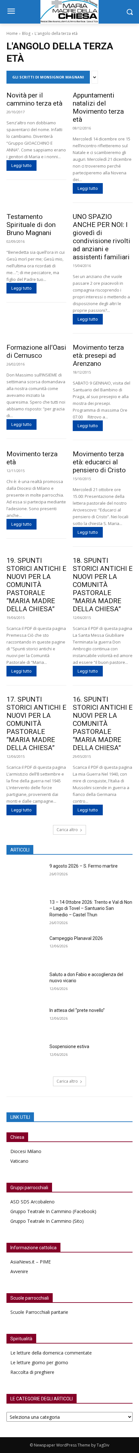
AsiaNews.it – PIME (30, 1262)
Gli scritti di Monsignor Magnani (48, 77)
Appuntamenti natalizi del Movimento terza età (98, 107)
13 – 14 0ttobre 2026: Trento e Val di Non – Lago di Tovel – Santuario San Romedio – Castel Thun (90, 908)
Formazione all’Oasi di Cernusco (36, 351)
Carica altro (67, 829)
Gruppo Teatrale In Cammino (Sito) (47, 1221)
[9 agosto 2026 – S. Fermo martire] (25, 876)
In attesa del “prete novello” (77, 1010)
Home (12, 33)
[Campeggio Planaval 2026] (25, 948)
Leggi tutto (21, 165)
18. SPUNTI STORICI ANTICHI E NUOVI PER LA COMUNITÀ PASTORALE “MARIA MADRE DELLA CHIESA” (103, 585)
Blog (26, 33)
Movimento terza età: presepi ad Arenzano (98, 355)
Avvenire (19, 1271)
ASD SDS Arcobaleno (32, 1202)
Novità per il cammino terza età (34, 99)
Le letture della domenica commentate (51, 1353)
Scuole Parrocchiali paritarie (39, 1312)
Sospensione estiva (69, 1046)
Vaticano (19, 1161)
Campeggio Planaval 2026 (76, 938)
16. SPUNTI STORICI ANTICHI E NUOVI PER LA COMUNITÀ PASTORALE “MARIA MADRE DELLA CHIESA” (103, 724)
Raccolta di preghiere (32, 1372)
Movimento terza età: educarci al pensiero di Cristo (99, 462)
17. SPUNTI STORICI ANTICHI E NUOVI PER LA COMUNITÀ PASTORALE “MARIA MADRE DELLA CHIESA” (36, 724)
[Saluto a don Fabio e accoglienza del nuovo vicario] (25, 985)
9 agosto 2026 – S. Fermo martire (83, 866)
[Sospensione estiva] (25, 1057)
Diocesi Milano (25, 1151)
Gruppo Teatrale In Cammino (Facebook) (53, 1211)
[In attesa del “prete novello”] (25, 1020)
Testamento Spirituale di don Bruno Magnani (31, 225)
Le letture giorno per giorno (39, 1362)
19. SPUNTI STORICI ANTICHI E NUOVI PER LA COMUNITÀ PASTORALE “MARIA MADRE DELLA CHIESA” (36, 585)
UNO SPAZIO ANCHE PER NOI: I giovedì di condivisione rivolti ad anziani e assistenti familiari (101, 237)
